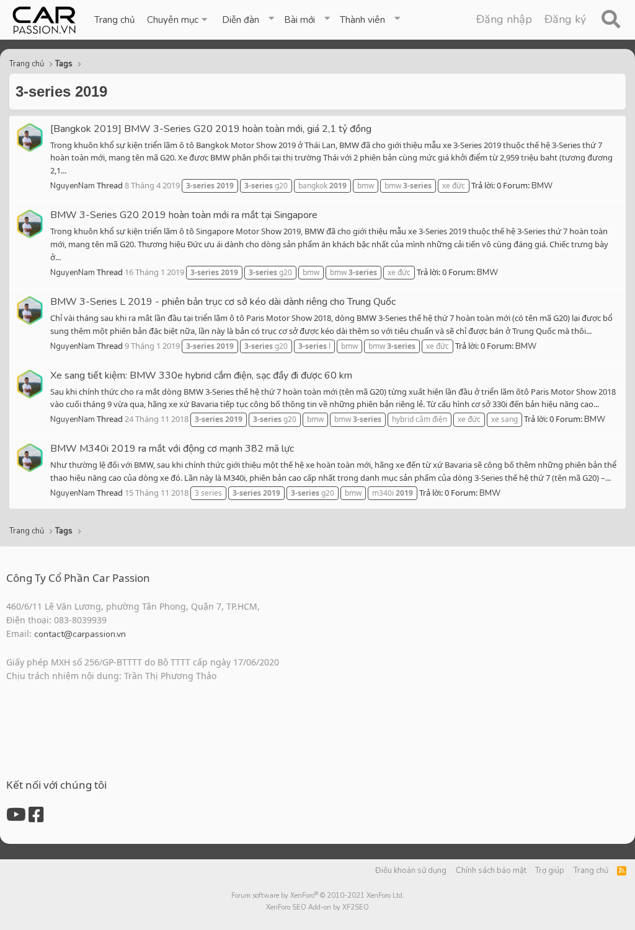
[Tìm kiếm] (610, 20)
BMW (542, 185)
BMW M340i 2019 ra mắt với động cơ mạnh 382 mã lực (172, 448)
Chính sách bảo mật (491, 870)
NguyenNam (72, 185)
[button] (178, 20)
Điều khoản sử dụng (410, 870)
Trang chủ (114, 20)
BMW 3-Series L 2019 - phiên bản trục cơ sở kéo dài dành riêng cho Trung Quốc (223, 302)
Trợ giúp (549, 870)
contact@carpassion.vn (80, 634)
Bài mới (299, 20)
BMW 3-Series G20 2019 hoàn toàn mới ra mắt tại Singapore (184, 215)
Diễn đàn (240, 20)
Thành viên (362, 20)
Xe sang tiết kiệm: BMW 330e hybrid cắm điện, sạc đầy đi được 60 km (201, 375)
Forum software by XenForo (317, 895)
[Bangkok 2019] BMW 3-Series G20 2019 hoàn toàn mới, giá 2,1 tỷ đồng (210, 129)
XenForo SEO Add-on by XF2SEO (317, 907)
